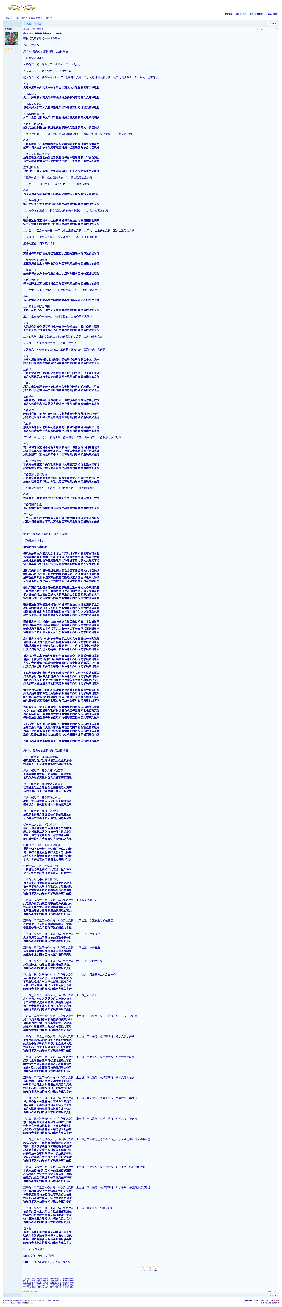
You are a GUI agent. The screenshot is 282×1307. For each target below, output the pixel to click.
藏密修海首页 (272, 14)
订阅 (270, 1291)
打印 (260, 29)
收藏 (143, 1270)
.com (29, 1303)
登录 (251, 14)
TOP (274, 1291)
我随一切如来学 (21, 18)
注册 (244, 14)
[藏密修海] (20, 12)
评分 (156, 1270)
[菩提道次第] (28, 33)
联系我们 (257, 1300)
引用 (35, 1291)
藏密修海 (228, 14)
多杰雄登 (8, 29)
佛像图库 (260, 14)
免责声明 (55, 1300)
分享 (149, 1270)
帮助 (237, 14)
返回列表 (273, 23)
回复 (27, 1291)
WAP (271, 1300)
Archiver (265, 1300)
